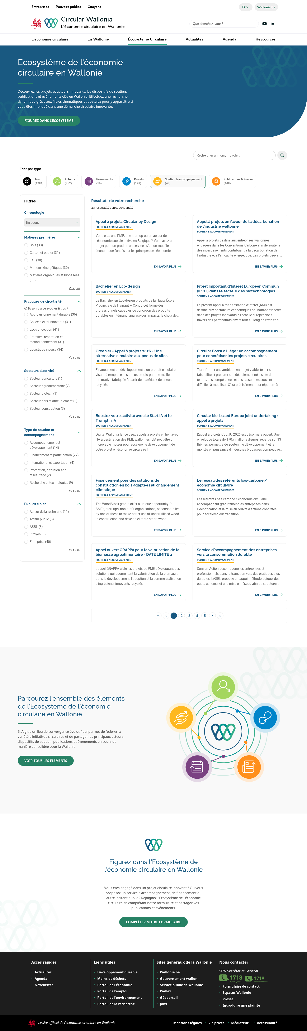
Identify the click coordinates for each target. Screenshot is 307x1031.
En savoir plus (165, 266)
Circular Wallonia (87, 19)
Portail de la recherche (116, 1004)
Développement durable (117, 972)
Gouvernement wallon (179, 978)
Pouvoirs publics (68, 7)
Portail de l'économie (114, 985)
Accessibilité (267, 1023)
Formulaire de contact (241, 986)
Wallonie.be (170, 972)
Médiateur (240, 1023)
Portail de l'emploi (112, 991)
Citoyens (94, 7)
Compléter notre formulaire (153, 922)
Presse (228, 999)
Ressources (266, 39)
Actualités (194, 39)
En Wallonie (98, 39)
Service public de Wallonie (181, 985)
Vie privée (216, 1023)
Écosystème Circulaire (147, 39)
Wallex (165, 991)
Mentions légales (187, 1023)
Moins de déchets (111, 978)
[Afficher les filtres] (79, 237)
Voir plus (74, 288)
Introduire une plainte (241, 1005)
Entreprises (40, 7)
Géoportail (169, 997)
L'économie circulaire (50, 39)
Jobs (163, 1004)
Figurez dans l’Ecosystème (48, 120)
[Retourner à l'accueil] (44, 23)
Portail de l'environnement (119, 997)
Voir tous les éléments (45, 760)
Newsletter (44, 985)
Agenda (229, 39)
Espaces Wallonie (237, 992)
